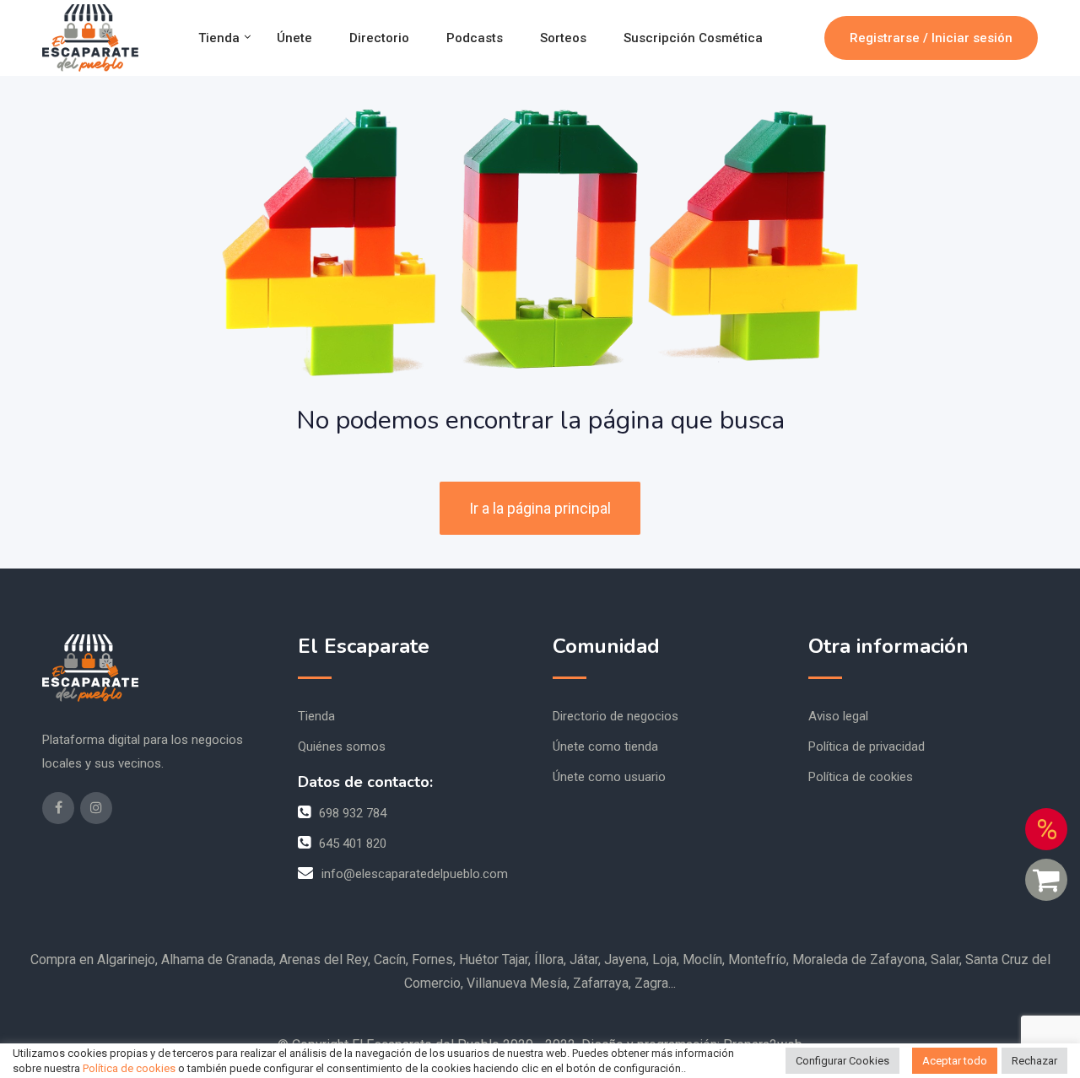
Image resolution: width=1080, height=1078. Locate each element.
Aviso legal (838, 716)
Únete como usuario (609, 776)
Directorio (379, 38)
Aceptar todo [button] (954, 1060)
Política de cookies (860, 776)
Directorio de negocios (615, 716)
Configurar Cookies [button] (842, 1060)
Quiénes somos (342, 746)
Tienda (219, 38)
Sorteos (563, 38)
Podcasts (474, 38)
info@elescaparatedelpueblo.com (414, 873)
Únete (294, 38)
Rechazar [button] (1034, 1060)
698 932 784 (352, 813)
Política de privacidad (866, 746)
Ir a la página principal (540, 508)
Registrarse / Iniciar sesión (931, 38)
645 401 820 (352, 843)
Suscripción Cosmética (693, 38)
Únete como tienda (605, 746)
